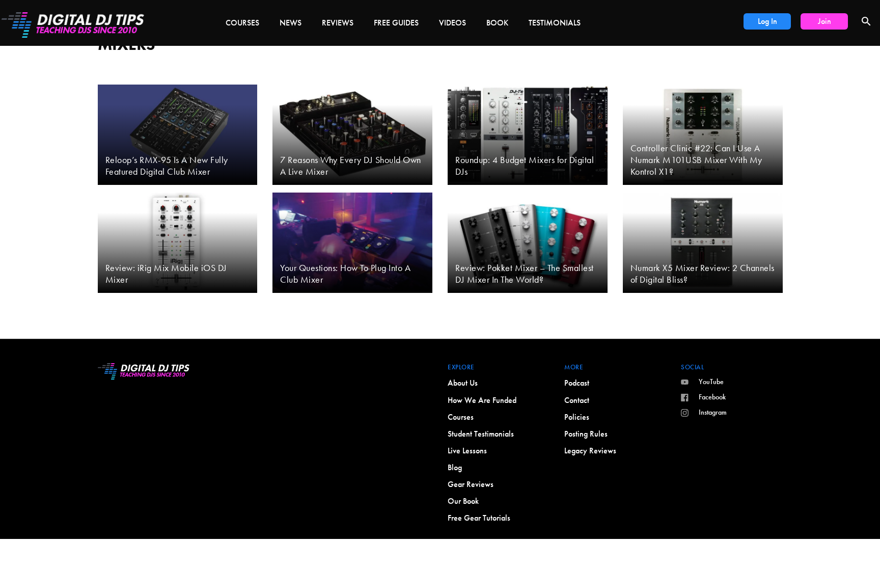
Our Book (463, 501)
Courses (242, 22)
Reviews (337, 22)
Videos (452, 22)
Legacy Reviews (590, 450)
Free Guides (396, 22)
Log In (767, 21)
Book (497, 22)
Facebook (712, 396)
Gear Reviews (470, 484)
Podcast (576, 382)
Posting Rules (586, 433)
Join (824, 21)
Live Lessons (467, 450)
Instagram (713, 412)
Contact (576, 400)
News (290, 22)
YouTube (711, 381)
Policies (576, 417)
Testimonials (555, 22)
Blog (455, 467)
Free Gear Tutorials (479, 517)
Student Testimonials (481, 433)
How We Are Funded (482, 400)
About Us (463, 382)
